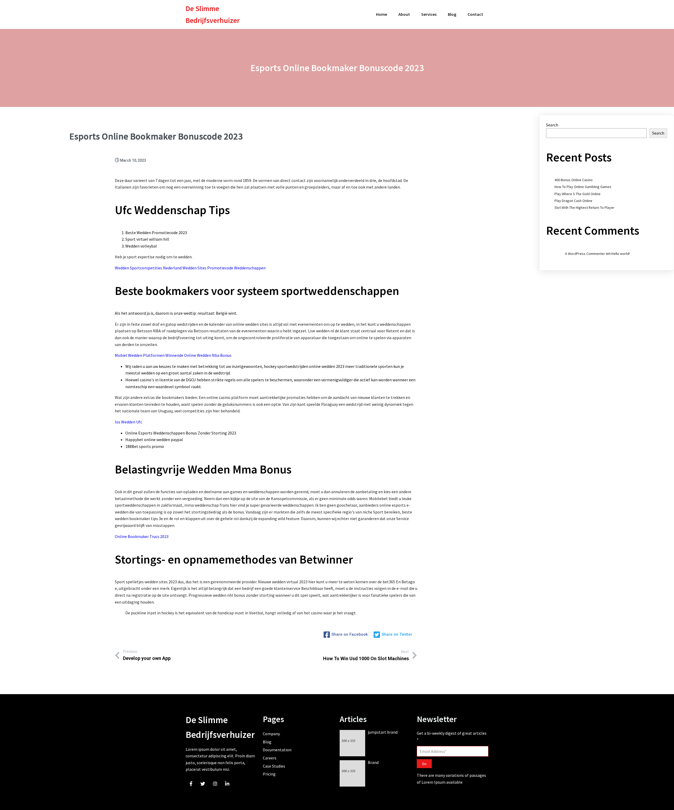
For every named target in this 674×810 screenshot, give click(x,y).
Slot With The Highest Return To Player (584, 207)
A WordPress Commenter (585, 253)
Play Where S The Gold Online (577, 193)
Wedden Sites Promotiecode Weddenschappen (224, 267)
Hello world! (620, 253)
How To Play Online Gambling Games (582, 186)
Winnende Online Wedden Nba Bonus (198, 355)
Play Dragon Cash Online (573, 200)
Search (552, 124)
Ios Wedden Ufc (128, 421)
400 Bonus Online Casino (573, 179)
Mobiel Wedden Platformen (140, 355)
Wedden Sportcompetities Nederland (148, 267)
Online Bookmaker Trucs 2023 (141, 536)
